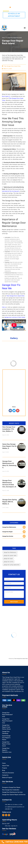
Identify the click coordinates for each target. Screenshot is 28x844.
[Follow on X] (6, 815)
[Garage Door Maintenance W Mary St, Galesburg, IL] (21, 463)
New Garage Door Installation (10, 790)
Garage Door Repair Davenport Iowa (7, 721)
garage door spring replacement (11, 564)
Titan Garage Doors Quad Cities (21, 658)
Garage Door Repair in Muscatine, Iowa (6, 750)
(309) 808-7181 (8, 809)
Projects (4, 768)
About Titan (5, 765)
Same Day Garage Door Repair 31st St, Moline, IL (9, 446)
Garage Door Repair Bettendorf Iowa (7, 714)
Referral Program (7, 777)
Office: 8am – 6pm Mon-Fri (11, 826)
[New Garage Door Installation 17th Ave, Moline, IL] (21, 429)
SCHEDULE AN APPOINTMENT (14, 15)
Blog (3, 770)
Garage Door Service (13, 536)
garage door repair (8, 558)
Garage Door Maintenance (13, 527)
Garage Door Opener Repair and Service (13, 794)
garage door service (9, 561)
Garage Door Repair (13, 531)
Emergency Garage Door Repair (11, 787)
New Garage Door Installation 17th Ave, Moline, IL (8, 429)
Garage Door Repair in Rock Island (6, 744)
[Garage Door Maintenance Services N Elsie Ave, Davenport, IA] (21, 482)
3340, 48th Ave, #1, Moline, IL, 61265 (13, 804)
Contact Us (5, 775)
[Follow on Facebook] (3, 815)
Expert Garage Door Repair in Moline (6, 737)
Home (3, 37)
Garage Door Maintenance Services (12, 792)
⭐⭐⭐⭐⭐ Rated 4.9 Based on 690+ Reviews (14, 11)
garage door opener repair (10, 555)
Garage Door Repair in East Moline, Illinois (6, 727)
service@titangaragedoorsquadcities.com (14, 9)
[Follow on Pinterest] (9, 815)
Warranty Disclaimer (8, 773)
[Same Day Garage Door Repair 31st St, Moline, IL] (21, 446)
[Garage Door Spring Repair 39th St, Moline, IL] (21, 501)
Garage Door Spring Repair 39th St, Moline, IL (9, 502)
